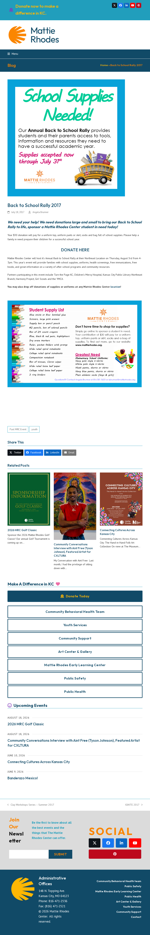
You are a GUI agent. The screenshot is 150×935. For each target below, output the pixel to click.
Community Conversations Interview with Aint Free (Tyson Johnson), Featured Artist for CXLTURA (73, 550)
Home (104, 65)
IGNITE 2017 (132, 805)
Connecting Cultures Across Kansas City (39, 762)
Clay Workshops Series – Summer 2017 (31, 805)
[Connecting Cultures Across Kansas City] (121, 498)
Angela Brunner (40, 212)
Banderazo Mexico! (23, 778)
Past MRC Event (18, 429)
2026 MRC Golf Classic (22, 530)
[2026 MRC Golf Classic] (29, 498)
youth (34, 429)
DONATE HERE (75, 249)
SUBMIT (60, 854)
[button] (13, 53)
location (115, 286)
